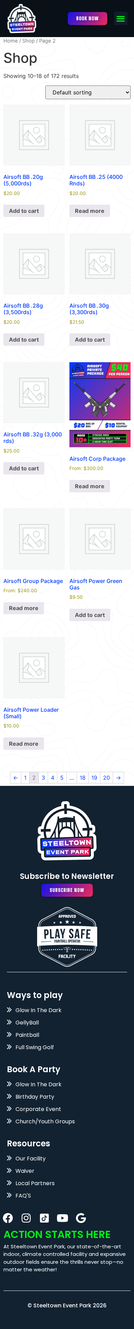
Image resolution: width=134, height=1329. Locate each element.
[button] (120, 18)
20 (106, 777)
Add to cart (24, 210)
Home (10, 41)
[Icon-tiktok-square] (44, 1218)
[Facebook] (8, 1218)
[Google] (81, 1218)
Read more (89, 210)
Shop (28, 41)
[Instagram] (26, 1218)
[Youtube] (62, 1218)
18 (83, 777)
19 (94, 777)
